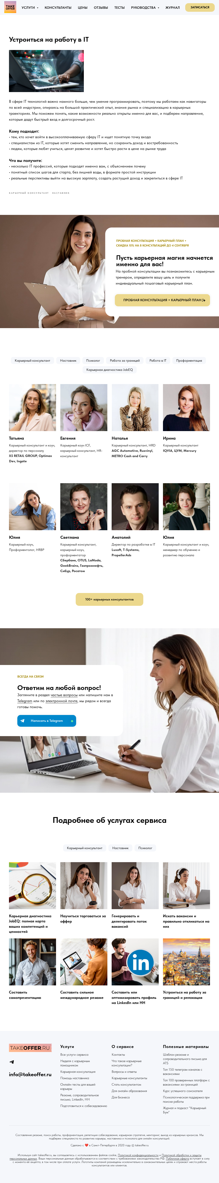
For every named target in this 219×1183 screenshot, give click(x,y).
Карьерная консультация (77, 1072)
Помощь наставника (74, 1078)
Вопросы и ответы (124, 1072)
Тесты (119, 8)
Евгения (67, 438)
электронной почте (61, 701)
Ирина (169, 438)
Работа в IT (157, 360)
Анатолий (121, 537)
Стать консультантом (126, 1084)
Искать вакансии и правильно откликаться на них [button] (186, 921)
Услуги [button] (29, 8)
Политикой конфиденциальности (138, 1155)
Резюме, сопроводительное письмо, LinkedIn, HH (79, 1097)
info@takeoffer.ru (30, 1074)
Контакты (118, 1054)
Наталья (120, 438)
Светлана (69, 537)
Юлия (14, 537)
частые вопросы (64, 695)
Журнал (173, 8)
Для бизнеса (121, 1097)
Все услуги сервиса (74, 1054)
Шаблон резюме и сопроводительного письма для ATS (185, 1058)
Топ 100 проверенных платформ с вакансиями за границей (186, 1082)
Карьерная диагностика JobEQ (109, 370)
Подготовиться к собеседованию (83, 1106)
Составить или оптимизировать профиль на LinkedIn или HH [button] (134, 997)
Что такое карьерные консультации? (127, 1063)
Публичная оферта (177, 1158)
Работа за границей (125, 360)
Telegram (24, 701)
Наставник (68, 360)
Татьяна (16, 438)
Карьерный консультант (32, 360)
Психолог (93, 360)
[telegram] (11, 1062)
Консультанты (58, 8)
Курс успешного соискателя (183, 1091)
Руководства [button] (144, 8)
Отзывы (101, 8)
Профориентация (189, 360)
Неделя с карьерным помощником (75, 1063)
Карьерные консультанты (129, 1078)
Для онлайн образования (129, 1091)
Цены (82, 8)
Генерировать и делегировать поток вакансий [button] (129, 921)
